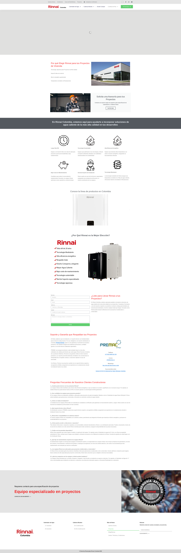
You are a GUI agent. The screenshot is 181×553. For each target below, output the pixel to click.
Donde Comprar (101, 6)
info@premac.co (111, 360)
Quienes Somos (112, 525)
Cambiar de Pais (112, 6)
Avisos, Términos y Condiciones (116, 535)
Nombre (53, 295)
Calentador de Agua (74, 6)
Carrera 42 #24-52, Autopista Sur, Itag (105, 371)
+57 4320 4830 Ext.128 (110, 354)
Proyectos (110, 528)
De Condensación (78, 525)
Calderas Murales (88, 6)
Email (52, 300)
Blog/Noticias (111, 532)
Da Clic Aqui (111, 108)
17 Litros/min (48, 525)
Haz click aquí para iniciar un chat (111, 365)
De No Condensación (79, 528)
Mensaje (53, 315)
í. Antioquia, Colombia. (120, 371)
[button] (122, 2)
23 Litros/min (48, 528)
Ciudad (52, 310)
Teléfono (53, 305)
